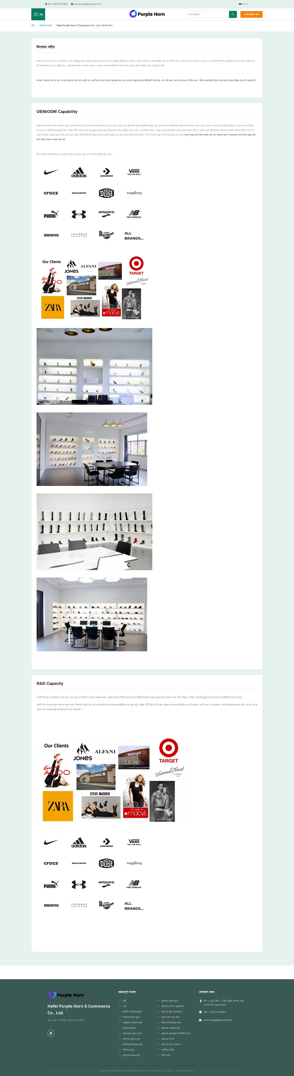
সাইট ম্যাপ (165, 1055)
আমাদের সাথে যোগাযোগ (171, 1044)
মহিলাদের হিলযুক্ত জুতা (132, 1044)
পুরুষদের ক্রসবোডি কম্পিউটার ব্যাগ (175, 1033)
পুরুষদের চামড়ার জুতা (131, 1055)
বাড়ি (33, 25)
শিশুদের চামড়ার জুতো (131, 1017)
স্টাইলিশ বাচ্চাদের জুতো (132, 1011)
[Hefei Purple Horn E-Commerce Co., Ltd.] (147, 14)
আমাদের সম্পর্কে (45, 25)
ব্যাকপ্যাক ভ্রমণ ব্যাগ (132, 1033)
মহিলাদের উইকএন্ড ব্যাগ (171, 1022)
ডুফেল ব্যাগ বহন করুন (170, 1017)
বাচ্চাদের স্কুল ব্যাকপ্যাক (171, 1011)
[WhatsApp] (50, 1033)
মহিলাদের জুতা (128, 1049)
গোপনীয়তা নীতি (167, 1049)
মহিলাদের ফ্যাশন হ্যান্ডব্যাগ (172, 1006)
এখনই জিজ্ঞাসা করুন (251, 14)
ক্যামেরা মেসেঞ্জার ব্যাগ (170, 1028)
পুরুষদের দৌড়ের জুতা (169, 1000)
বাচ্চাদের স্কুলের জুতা (131, 1038)
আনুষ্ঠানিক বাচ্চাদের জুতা (132, 1022)
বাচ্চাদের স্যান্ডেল (129, 1028)
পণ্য (124, 1006)
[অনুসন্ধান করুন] (233, 14)
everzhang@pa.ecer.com (218, 1020)
